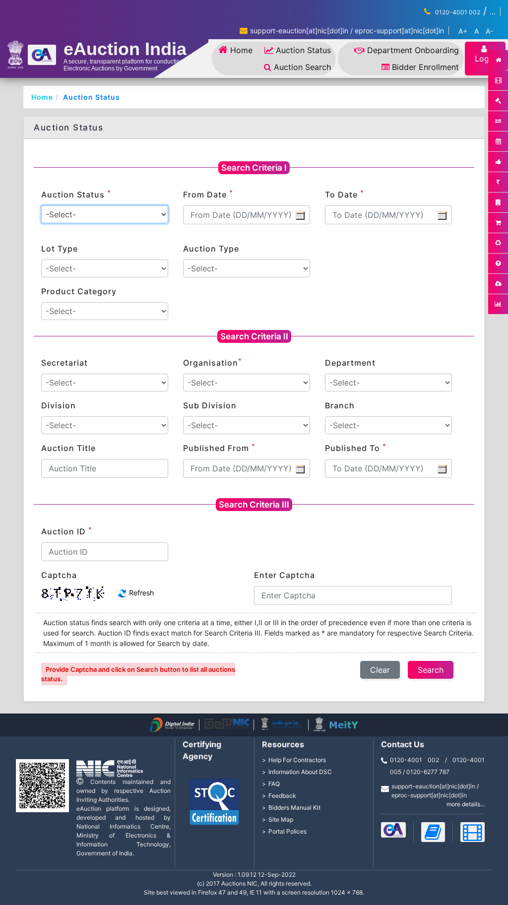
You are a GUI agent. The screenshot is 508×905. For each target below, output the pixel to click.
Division (58, 405)
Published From (219, 447)
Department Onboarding (413, 50)
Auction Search (302, 67)
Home (241, 50)
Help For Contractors (297, 760)
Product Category (79, 291)
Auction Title (68, 448)
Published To (355, 447)
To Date (344, 194)
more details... (465, 804)
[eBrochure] (393, 830)
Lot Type (59, 249)
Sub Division (210, 405)
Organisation (212, 362)
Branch (340, 405)
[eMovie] (472, 832)
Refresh (140, 592)
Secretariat (64, 363)
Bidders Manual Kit (294, 807)
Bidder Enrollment (425, 67)
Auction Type (211, 249)
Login (485, 59)
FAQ (274, 783)
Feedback (282, 795)
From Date (208, 194)
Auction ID (66, 530)
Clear (380, 670)
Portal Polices (287, 831)
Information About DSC (300, 772)
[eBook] (433, 832)
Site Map (280, 819)
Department (350, 363)
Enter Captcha (284, 575)
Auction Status (303, 50)
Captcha (59, 575)
